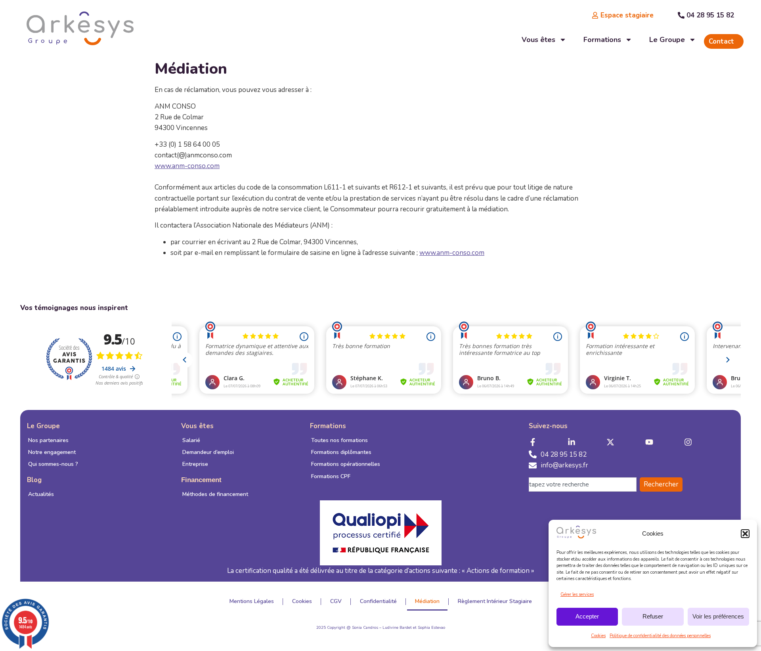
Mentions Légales (251, 601)
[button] (745, 534)
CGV (336, 601)
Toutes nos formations (339, 440)
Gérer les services (577, 594)
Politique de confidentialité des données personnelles (660, 636)
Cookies (598, 636)
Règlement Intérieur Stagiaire (495, 601)
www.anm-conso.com (187, 165)
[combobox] (583, 484)
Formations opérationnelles (345, 464)
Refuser (652, 616)
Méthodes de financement (215, 494)
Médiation (427, 601)
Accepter (587, 616)
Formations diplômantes (341, 452)
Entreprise (195, 464)
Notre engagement (52, 452)
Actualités (41, 494)
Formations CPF (330, 476)
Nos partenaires (48, 440)
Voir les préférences (718, 616)
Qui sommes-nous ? (53, 464)
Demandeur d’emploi (208, 452)
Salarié (191, 440)
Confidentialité (378, 601)
